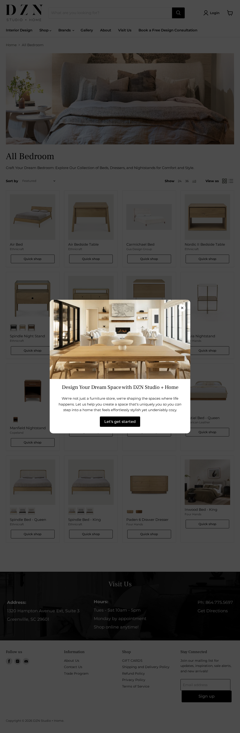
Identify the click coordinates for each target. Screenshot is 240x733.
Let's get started (120, 421)
